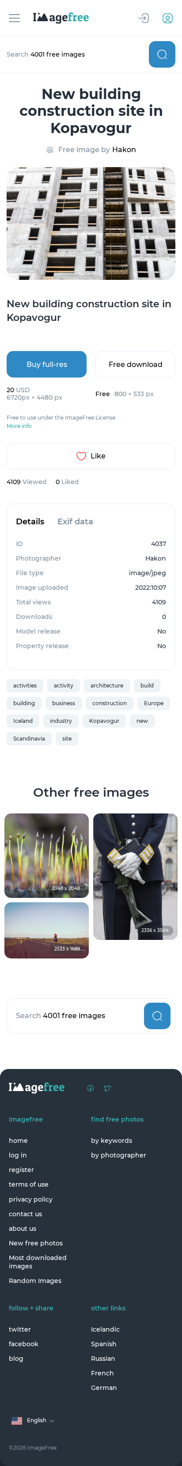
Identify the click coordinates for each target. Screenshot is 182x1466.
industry (61, 721)
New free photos (36, 1243)
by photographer (118, 1155)
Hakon (124, 149)
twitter (20, 1329)
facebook (23, 1344)
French (102, 1373)
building (24, 703)
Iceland (23, 721)
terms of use (29, 1184)
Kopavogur (104, 721)
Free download (136, 364)
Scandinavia (29, 738)
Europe (153, 703)
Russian (103, 1359)
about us (22, 1229)
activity (63, 685)
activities (25, 685)
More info (19, 426)
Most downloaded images (38, 1262)
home (18, 1141)
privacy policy (31, 1199)
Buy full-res (47, 364)
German (104, 1388)
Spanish (104, 1344)
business (63, 703)
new (142, 721)
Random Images (35, 1281)
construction (109, 703)
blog (16, 1359)
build (147, 685)
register (21, 1170)
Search (162, 54)
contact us (25, 1214)
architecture (107, 685)
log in (18, 1155)
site (67, 738)
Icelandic (105, 1329)
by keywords (111, 1141)
